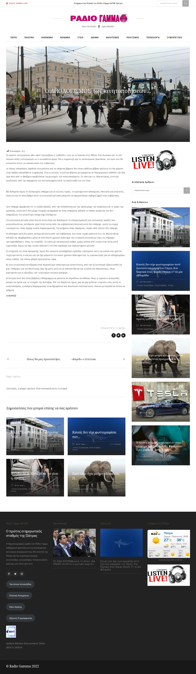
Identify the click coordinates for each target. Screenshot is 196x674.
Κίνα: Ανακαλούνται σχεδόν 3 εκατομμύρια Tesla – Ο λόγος (154, 404)
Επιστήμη (160, 460)
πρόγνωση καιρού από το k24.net (170, 560)
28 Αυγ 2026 (19, 444)
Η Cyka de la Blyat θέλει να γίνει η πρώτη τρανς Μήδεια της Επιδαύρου (158, 317)
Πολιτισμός (94, 448)
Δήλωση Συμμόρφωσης (20, 618)
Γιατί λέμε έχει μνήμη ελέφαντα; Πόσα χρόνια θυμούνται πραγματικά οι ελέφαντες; (159, 359)
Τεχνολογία (169, 416)
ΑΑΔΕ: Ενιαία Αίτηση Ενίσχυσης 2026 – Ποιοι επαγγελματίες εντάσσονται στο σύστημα (159, 228)
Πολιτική (15, 450)
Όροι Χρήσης (15, 607)
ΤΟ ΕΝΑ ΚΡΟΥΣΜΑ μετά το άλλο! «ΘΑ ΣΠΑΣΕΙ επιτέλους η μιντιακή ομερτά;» (74, 562)
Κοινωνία (32, 448)
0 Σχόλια (109, 129)
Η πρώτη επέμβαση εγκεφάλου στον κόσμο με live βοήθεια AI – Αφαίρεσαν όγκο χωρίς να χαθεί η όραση (159, 446)
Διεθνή (158, 416)
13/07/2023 (62, 571)
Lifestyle (33, 489)
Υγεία (75, 450)
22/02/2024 (91, 129)
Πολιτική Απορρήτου (19, 595)
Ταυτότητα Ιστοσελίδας (20, 584)
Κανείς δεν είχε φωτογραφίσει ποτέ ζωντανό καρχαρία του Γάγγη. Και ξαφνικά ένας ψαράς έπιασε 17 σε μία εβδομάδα (159, 270)
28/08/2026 (145, 238)
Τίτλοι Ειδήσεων (19, 448)
